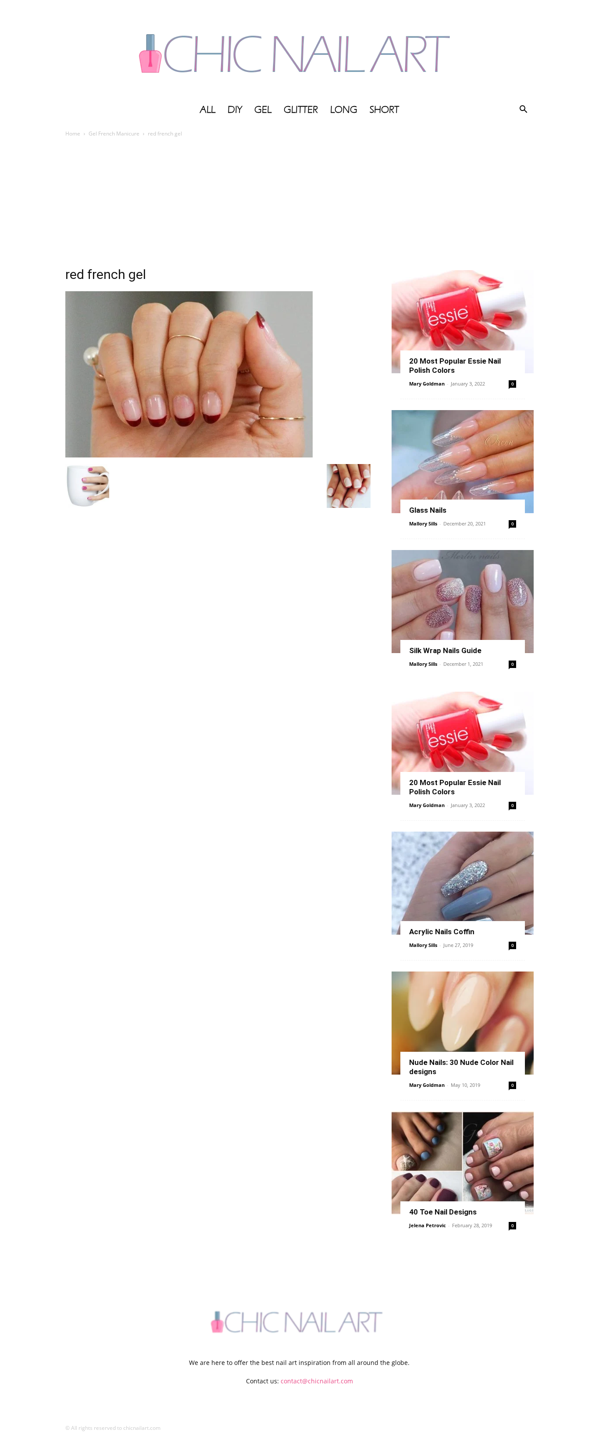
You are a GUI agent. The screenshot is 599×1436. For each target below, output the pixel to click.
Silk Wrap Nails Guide (445, 650)
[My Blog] (299, 49)
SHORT (384, 109)
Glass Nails (427, 510)
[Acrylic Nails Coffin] (463, 883)
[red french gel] (189, 455)
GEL (262, 109)
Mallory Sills (423, 523)
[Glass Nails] (463, 461)
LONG (343, 109)
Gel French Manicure (114, 133)
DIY (235, 109)
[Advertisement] (299, 204)
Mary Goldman (427, 383)
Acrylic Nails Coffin (441, 931)
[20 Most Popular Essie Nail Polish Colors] (463, 321)
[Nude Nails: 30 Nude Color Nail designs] (463, 1023)
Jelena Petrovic (427, 1225)
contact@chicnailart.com (317, 1381)
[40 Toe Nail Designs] (463, 1163)
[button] (523, 110)
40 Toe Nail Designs (443, 1211)
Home (72, 133)
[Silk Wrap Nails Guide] (463, 601)
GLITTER (301, 109)
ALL (207, 109)
